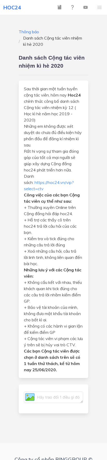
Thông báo (29, 31)
